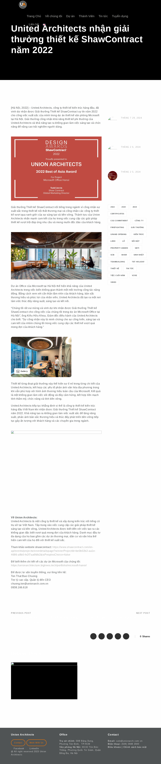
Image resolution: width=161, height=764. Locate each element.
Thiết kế (115, 268)
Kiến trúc (139, 234)
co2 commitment (119, 221)
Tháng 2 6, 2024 (131, 147)
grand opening (119, 234)
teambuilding (118, 262)
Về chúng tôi (53, 16)
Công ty (139, 221)
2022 (113, 207)
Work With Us (37, 743)
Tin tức (103, 16)
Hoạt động (118, 330)
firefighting (117, 227)
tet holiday (138, 262)
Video (113, 282)
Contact (18, 743)
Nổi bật (136, 241)
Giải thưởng (137, 227)
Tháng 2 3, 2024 (93, 664)
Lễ (123, 241)
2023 (124, 207)
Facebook (20, 748)
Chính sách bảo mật (135, 747)
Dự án (70, 16)
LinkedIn (34, 748)
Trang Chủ (34, 16)
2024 (135, 207)
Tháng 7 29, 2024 (131, 118)
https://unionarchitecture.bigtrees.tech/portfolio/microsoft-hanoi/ (49, 565)
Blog (115, 306)
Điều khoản (114, 747)
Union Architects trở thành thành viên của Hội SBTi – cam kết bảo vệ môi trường (41, 713)
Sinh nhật (139, 255)
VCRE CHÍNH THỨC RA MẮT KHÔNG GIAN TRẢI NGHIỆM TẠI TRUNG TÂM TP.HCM (135, 130)
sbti (137, 248)
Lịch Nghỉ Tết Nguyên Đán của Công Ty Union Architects (135, 180)
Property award (119, 248)
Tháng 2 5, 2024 (131, 172)
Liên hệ (34, 24)
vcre (134, 275)
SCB (112, 255)
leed (113, 241)
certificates (117, 214)
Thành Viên (86, 16)
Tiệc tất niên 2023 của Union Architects (115, 668)
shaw (124, 255)
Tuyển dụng (120, 16)
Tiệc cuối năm (118, 275)
